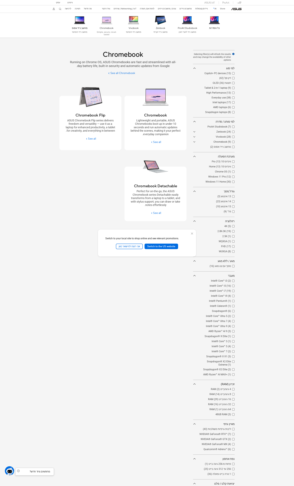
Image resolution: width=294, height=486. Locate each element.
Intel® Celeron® (226, 305)
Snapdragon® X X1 (224, 355)
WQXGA (230, 240)
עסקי (58, 2)
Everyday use (227, 96)
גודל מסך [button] (229, 191)
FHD (232, 245)
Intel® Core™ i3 (226, 280)
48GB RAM (229, 413)
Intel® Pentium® (225, 300)
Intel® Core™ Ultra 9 (224, 325)
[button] (70, 2)
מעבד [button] (231, 275)
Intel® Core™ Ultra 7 (224, 320)
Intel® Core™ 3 (227, 340)
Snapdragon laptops (224, 111)
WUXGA (230, 250)
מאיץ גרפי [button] (229, 424)
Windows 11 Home (224, 180)
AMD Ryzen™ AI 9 (225, 330)
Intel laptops (228, 101)
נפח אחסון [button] (228, 458)
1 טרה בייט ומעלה (225, 473)
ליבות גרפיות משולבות (223, 428)
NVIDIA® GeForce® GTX (221, 438)
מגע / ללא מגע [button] (226, 261)
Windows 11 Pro (226, 175)
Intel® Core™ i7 (226, 290)
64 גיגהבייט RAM (226, 408)
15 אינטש (230, 205)
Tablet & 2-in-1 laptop (223, 87)
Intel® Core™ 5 (227, 345)
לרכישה (68, 8)
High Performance (225, 92)
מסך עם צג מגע (226, 265)
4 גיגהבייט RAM (226, 388)
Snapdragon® (227, 310)
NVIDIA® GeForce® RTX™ (221, 433)
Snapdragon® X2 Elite (223, 368)
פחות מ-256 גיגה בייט (223, 463)
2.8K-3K (230, 230)
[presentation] (233, 54)
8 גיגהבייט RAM (226, 393)
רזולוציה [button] (230, 221)
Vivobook (229, 136)
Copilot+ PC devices (224, 72)
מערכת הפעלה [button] (226, 156)
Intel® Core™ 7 (227, 350)
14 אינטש (230, 200)
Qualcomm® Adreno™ (223, 448)
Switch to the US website (161, 246)
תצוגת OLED (228, 82)
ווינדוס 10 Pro (228, 160)
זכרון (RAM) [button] (228, 384)
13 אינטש (230, 195)
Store (222, 8)
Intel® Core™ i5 (226, 285)
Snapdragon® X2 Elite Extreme (218, 360)
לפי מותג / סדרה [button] (225, 121)
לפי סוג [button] (230, 68)
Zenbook (230, 130)
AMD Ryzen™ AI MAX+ (223, 373)
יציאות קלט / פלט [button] (224, 483)
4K (233, 225)
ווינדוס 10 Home (226, 165)
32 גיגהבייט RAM (226, 403)
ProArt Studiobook (225, 125)
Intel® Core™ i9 (226, 295)
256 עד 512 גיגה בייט (224, 468)
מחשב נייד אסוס (226, 146)
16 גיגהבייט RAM (226, 398)
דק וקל (231, 77)
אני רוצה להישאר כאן (129, 246)
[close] (192, 233)
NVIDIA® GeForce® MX (222, 443)
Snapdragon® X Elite (223, 335)
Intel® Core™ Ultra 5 (224, 315)
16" (233, 210)
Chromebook (228, 141)
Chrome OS (228, 170)
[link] (236, 9)
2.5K (232, 235)
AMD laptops (228, 106)
